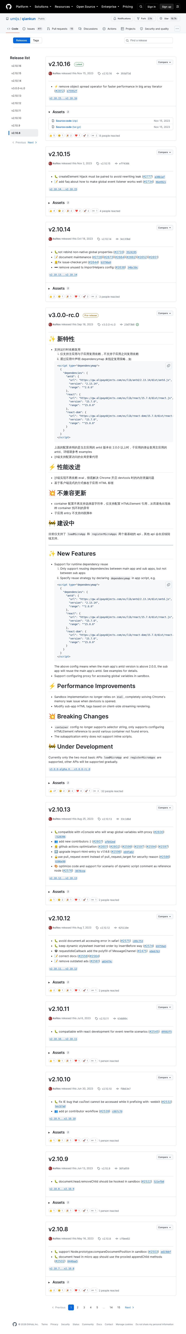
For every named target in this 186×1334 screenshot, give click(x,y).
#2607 (97, 841)
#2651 (153, 257)
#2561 (94, 961)
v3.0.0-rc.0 (63, 315)
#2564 (94, 956)
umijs (14, 19)
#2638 (120, 267)
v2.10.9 (58, 1158)
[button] (110, 112)
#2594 (151, 846)
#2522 (146, 1181)
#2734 (148, 181)
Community (88, 1324)
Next (31, 142)
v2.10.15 (59, 154)
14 (111, 1307)
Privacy (54, 1324)
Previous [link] (21, 142)
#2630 (158, 832)
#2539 (104, 1111)
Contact (109, 1324)
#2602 (114, 846)
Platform (22, 6)
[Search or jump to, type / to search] (140, 6)
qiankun (29, 19)
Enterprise (109, 6)
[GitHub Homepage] (15, 1324)
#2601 (103, 846)
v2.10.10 (59, 1079)
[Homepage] (9, 6)
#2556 (83, 956)
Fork (146, 18)
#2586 (164, 856)
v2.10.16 (59, 63)
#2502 (59, 1261)
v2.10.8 (58, 1229)
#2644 (93, 262)
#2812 (59, 91)
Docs (99, 1324)
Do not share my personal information (154, 1324)
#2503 (153, 1251)
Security (65, 1324)
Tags (36, 40)
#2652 (142, 257)
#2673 (108, 257)
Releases (21, 40)
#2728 (97, 257)
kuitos (57, 73)
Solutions (41, 6)
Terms (44, 1324)
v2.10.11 (58, 1008)
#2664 (119, 257)
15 (118, 1307)
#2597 (139, 846)
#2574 (148, 946)
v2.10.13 (59, 809)
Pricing (128, 6)
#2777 (147, 176)
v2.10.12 (59, 918)
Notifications (124, 18)
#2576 (67, 870)
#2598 (116, 851)
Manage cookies (124, 1324)
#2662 (131, 257)
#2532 (166, 1102)
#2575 (125, 941)
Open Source (85, 6)
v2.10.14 (59, 229)
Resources (62, 6)
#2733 (118, 252)
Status (76, 1324)
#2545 (154, 1031)
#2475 (142, 951)
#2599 (127, 846)
